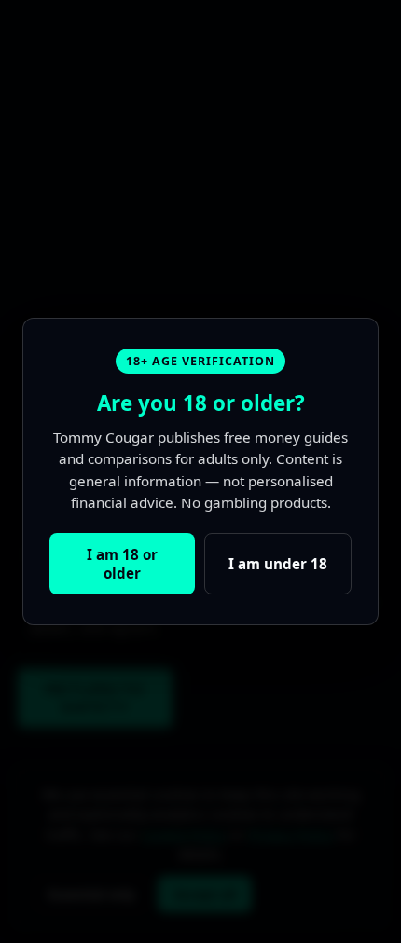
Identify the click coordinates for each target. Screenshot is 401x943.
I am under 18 (277, 563)
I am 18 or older (122, 563)
